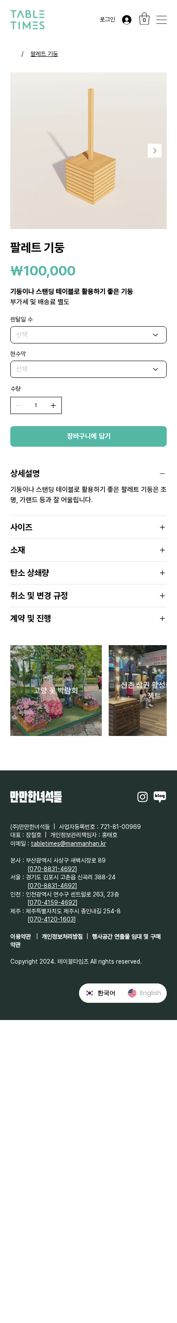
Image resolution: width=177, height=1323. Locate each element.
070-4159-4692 (53, 902)
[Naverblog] (160, 797)
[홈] (13, 54)
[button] (144, 18)
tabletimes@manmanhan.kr (68, 843)
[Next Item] (155, 151)
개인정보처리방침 (62, 936)
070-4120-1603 (52, 919)
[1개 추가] (53, 405)
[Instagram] (143, 797)
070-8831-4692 (52, 869)
